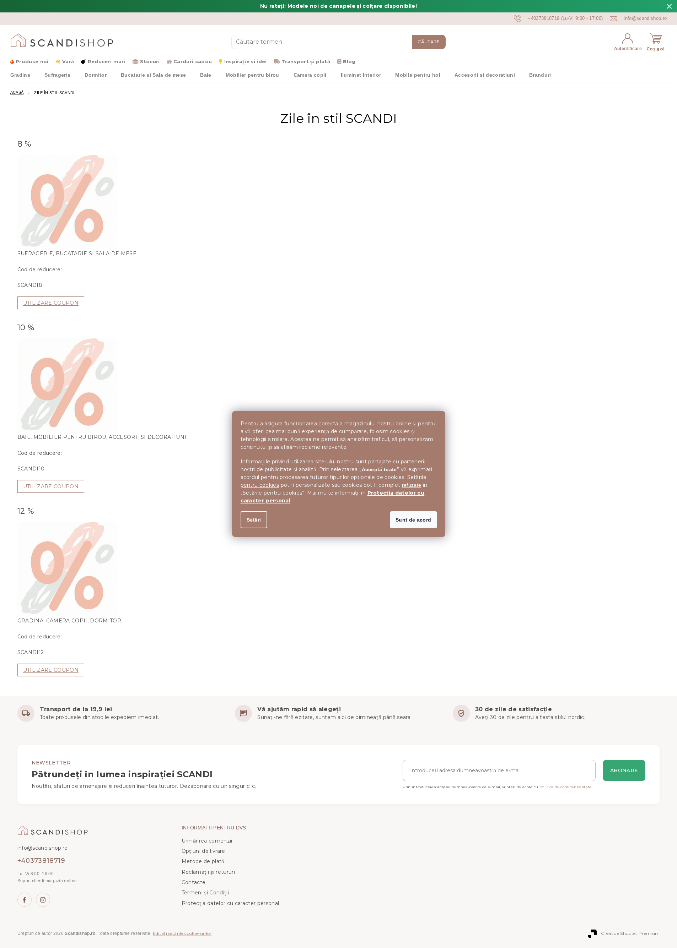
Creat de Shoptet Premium (630, 933)
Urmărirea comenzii (207, 841)
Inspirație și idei (245, 61)
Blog (349, 61)
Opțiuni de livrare (203, 851)
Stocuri (150, 61)
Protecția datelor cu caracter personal (230, 903)
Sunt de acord (413, 520)
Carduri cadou (192, 61)
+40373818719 (41, 861)
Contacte (194, 882)
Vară (68, 61)
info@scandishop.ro (42, 848)
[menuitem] (20, 74)
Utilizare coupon (51, 303)
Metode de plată (203, 861)
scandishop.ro (43, 899)
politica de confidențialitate (565, 787)
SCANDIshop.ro (24, 899)
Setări (254, 520)
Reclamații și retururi (208, 872)
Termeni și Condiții (205, 892)
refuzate (411, 485)
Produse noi (32, 61)
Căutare (429, 41)
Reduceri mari (106, 61)
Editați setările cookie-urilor (182, 933)
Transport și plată (305, 61)
